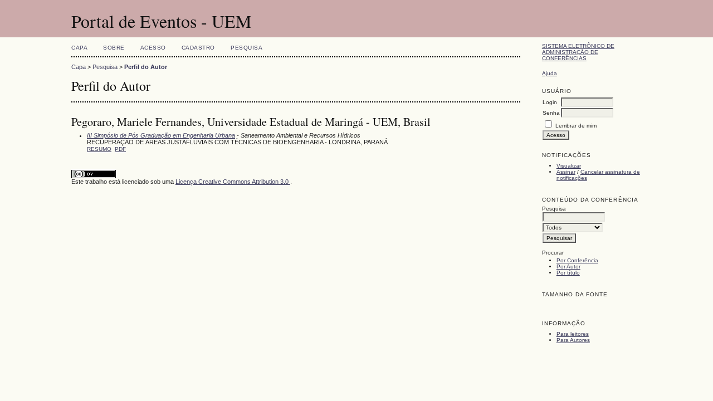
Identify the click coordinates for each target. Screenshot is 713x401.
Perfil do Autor (145, 66)
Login (550, 102)
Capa (79, 48)
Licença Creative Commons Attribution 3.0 (232, 181)
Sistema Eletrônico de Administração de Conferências (578, 52)
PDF (120, 149)
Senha (551, 113)
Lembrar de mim (576, 126)
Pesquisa (246, 48)
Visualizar (568, 166)
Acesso (153, 48)
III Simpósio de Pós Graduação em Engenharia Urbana (161, 135)
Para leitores (572, 334)
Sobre (114, 48)
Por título (568, 273)
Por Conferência (577, 260)
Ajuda (549, 73)
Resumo (99, 149)
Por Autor (568, 266)
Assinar (565, 172)
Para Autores (573, 340)
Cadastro (198, 48)
